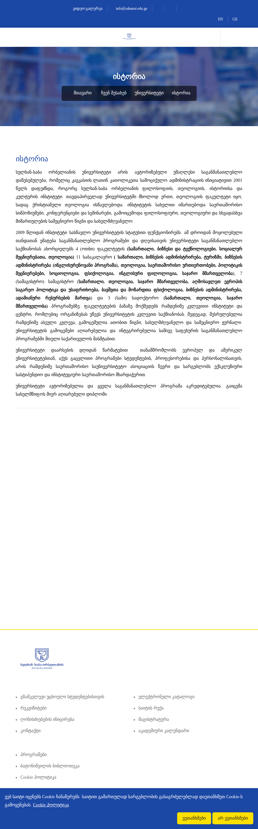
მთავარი (82, 93)
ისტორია (181, 93)
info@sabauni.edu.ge (131, 8)
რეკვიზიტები (33, 708)
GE (235, 19)
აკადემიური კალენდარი (163, 730)
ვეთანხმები (194, 818)
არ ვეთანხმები (233, 818)
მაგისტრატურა (153, 719)
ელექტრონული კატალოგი (166, 696)
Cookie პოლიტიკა (38, 777)
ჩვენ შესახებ (113, 93)
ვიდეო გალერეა (87, 8)
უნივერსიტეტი (149, 93)
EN (220, 19)
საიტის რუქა (151, 708)
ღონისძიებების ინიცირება (47, 719)
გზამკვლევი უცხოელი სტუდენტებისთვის (62, 696)
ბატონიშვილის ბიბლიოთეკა (50, 766)
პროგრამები (33, 754)
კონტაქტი (30, 730)
